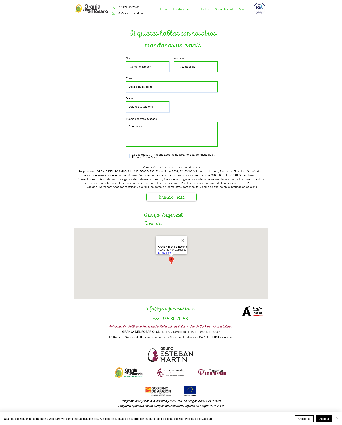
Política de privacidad (198, 419)
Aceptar (324, 419)
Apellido (179, 58)
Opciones (304, 419)
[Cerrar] (337, 418)
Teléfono (130, 98)
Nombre (130, 58)
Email (129, 78)
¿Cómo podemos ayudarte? (142, 119)
